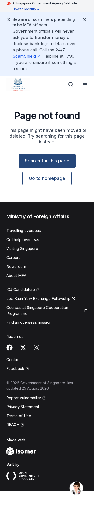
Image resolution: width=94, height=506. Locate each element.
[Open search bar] (71, 84)
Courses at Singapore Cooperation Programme (37, 310)
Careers (13, 257)
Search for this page (47, 160)
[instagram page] (36, 347)
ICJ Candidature (20, 289)
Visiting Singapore (22, 248)
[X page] (23, 347)
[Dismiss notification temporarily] (84, 20)
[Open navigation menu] (84, 84)
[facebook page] (9, 347)
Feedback (15, 368)
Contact (13, 359)
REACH (12, 424)
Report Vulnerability (23, 397)
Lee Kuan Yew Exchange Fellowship (38, 298)
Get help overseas (22, 239)
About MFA (16, 275)
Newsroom (16, 266)
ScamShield (24, 56)
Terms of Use (18, 415)
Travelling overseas (23, 230)
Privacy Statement (22, 406)
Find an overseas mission (28, 322)
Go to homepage (47, 178)
